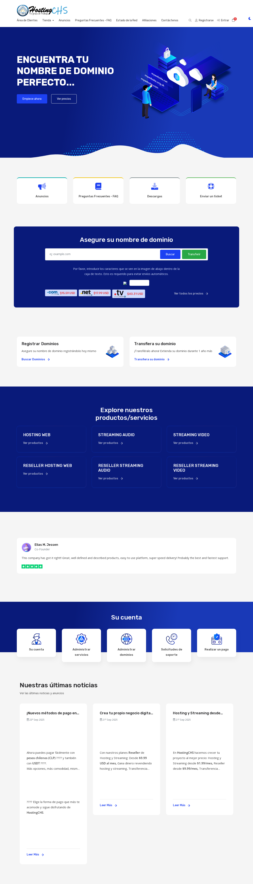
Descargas (154, 196)
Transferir (194, 254)
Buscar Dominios (34, 359)
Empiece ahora (32, 99)
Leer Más (33, 854)
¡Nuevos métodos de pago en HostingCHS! (52, 713)
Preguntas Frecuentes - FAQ (93, 20)
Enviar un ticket (211, 196)
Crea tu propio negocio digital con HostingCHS (126, 713)
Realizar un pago (217, 649)
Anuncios (64, 20)
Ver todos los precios (189, 293)
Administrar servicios (82, 652)
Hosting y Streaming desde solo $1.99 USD (196, 713)
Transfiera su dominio (149, 359)
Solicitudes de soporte (171, 652)
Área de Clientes (27, 20)
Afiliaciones (149, 20)
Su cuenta (36, 649)
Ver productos (33, 443)
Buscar (170, 254)
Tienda (47, 20)
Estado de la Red (126, 20)
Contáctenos (169, 20)
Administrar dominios (127, 652)
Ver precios (64, 99)
